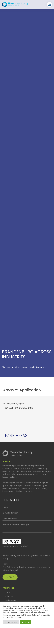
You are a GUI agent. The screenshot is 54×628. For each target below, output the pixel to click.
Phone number (10, 518)
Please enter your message (16, 524)
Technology (10, 600)
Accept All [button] (26, 622)
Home (7, 592)
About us (7, 461)
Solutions (9, 596)
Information (9, 587)
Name (6, 507)
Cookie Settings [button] (11, 622)
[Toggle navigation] (49, 4)
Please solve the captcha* (15, 546)
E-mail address (10, 512)
